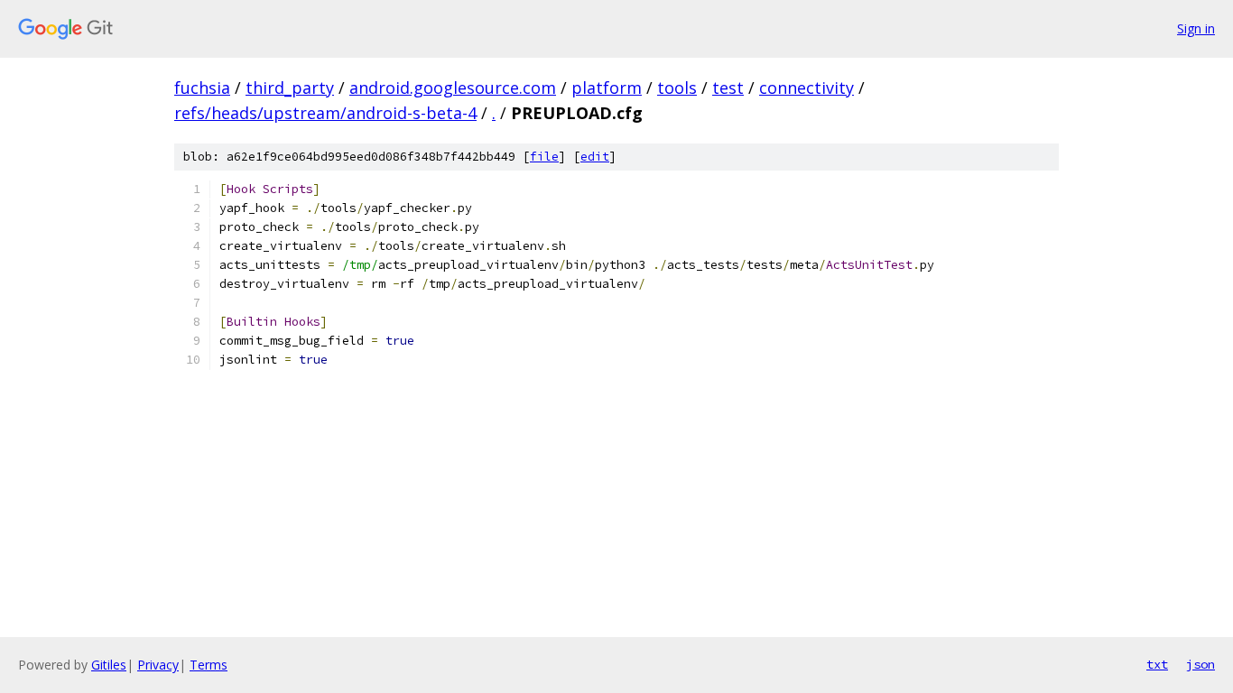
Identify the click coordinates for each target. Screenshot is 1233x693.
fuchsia (202, 87)
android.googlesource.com (452, 87)
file (544, 156)
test (728, 87)
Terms (208, 664)
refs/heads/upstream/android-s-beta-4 (325, 113)
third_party (290, 87)
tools (677, 87)
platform (606, 87)
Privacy (158, 664)
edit (594, 156)
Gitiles (108, 664)
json (1200, 664)
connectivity (806, 87)
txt (1157, 664)
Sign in (1196, 28)
